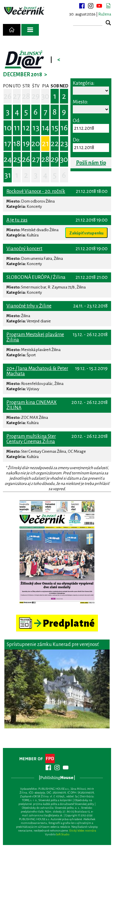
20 (35, 143)
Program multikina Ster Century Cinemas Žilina (31, 439)
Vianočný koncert (24, 248)
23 (64, 143)
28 (26, 96)
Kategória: (83, 83)
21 (45, 143)
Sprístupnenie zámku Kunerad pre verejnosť (53, 644)
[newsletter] (108, 6)
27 (17, 96)
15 (54, 127)
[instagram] (91, 6)
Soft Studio (62, 834)
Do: (76, 140)
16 (64, 127)
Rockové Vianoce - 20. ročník (35, 191)
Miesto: (80, 102)
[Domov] (11, 30)
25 (17, 159)
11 (17, 127)
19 (26, 143)
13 (35, 127)
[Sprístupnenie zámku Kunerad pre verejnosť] (57, 688)
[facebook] (82, 6)
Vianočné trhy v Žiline (28, 306)
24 (8, 159)
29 (36, 96)
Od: (76, 120)
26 (8, 96)
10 (8, 127)
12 (26, 127)
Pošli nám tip (91, 163)
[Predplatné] (57, 617)
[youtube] (99, 6)
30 (45, 96)
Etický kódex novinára (82, 830)
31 (7, 175)
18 (16, 143)
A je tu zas (16, 220)
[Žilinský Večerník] (24, 11)
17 (7, 143)
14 (45, 127)
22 (55, 143)
